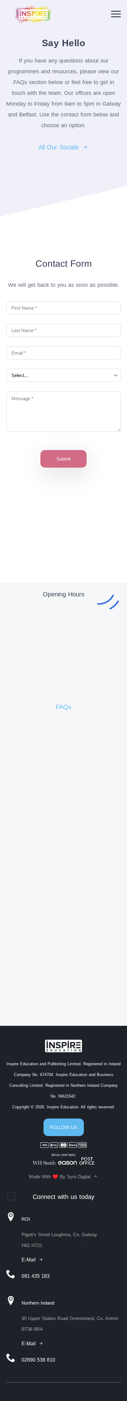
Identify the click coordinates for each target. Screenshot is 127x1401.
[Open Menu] (116, 14)
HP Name (19, 444)
